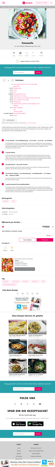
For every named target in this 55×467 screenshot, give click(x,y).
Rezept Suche (19, 459)
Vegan (9, 7)
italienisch (35, 281)
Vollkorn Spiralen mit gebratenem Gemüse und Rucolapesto (17, 374)
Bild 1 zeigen (27, 38)
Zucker (15, 90)
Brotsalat (5, 281)
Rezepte (4, 7)
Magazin (19, 453)
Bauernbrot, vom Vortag (20, 96)
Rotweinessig (17, 101)
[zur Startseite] (27, 3)
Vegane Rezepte (36, 453)
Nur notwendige (27, 239)
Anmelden (38, 72)
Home (18, 448)
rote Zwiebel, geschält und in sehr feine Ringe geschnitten (25, 85)
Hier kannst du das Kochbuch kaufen (25, 269)
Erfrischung (16, 281)
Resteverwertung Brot (9, 284)
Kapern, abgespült (18, 107)
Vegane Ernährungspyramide (36, 450)
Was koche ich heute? (36, 448)
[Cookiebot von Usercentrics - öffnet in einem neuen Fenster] (43, 227)
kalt (43, 281)
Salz (15, 92)
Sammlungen (19, 456)
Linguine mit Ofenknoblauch (35, 335)
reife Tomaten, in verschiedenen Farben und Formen (27, 98)
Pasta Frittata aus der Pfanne (36, 355)
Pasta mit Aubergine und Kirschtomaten (15, 355)
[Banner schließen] (52, 226)
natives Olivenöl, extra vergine (21, 100)
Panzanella (15, 7)
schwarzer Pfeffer (18, 111)
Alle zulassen (45, 239)
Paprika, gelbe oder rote (20, 94)
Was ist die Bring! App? (31, 122)
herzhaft (25, 281)
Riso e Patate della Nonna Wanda (17, 335)
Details (48, 235)
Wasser (15, 115)
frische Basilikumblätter (20, 113)
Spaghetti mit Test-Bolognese (36, 374)
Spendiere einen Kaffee (42, 2)
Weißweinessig (17, 88)
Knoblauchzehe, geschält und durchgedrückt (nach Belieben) (27, 104)
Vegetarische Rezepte (36, 456)
